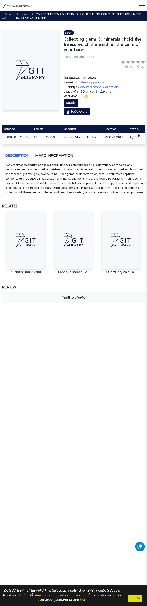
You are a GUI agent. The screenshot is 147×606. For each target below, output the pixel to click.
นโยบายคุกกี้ (81, 595)
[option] (26, 242)
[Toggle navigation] (142, 5)
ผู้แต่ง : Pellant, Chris (79, 57)
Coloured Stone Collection (98, 87)
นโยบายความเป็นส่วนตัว (50, 595)
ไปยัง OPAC (79, 111)
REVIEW (9, 287)
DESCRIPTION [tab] (17, 155)
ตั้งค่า (84, 600)
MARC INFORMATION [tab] (54, 155)
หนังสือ (71, 103)
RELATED (10, 206)
